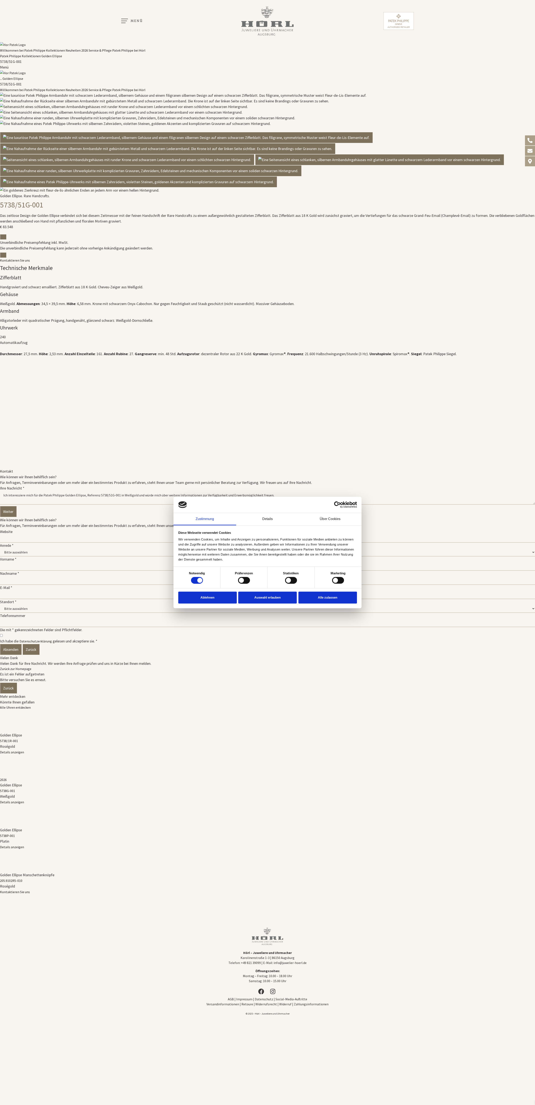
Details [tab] (267, 518)
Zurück (31, 649)
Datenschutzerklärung (35, 641)
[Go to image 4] (379, 159)
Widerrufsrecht (266, 1004)
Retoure (247, 1004)
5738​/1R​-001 (9, 741)
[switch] (244, 580)
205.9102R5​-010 (11, 881)
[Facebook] (261, 991)
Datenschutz (264, 999)
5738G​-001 (7, 791)
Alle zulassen (327, 597)
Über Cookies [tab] (330, 518)
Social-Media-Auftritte (291, 999)
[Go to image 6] (138, 181)
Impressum (244, 999)
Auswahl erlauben (267, 597)
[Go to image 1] (186, 137)
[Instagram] (273, 991)
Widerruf (285, 1004)
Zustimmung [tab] (205, 518)
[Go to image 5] (151, 170)
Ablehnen (207, 597)
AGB (231, 999)
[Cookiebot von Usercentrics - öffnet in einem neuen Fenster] (338, 504)
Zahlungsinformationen (311, 1004)
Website (6, 532)
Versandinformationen (222, 1004)
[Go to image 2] (167, 148)
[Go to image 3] (127, 159)
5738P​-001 (7, 836)
